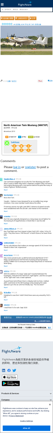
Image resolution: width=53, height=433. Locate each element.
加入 (49, 327)
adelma (6, 271)
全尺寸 (14, 81)
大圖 (8, 81)
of (22, 137)
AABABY (7, 305)
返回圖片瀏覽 (8, 18)
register (30, 167)
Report (6, 190)
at (34, 137)
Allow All (26, 428)
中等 (4, 81)
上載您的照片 (23, 18)
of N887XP (11, 137)
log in (17, 167)
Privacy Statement (16, 416)
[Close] (50, 404)
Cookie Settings (26, 421)
